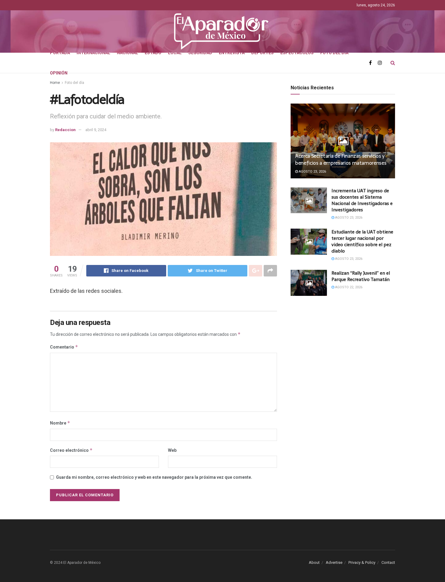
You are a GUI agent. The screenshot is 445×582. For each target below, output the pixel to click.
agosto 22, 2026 (348, 287)
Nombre (60, 423)
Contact (388, 562)
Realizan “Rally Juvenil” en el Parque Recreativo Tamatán (360, 276)
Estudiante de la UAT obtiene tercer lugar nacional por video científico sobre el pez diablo (362, 241)
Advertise (334, 562)
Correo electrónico (71, 450)
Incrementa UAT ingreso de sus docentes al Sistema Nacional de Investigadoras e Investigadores (362, 200)
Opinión (59, 73)
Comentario (64, 347)
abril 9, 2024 (95, 129)
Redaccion (65, 129)
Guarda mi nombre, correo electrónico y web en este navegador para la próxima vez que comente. (154, 477)
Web (172, 450)
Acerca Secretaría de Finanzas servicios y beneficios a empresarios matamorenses (340, 159)
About (314, 562)
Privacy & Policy (361, 562)
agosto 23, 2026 (312, 172)
